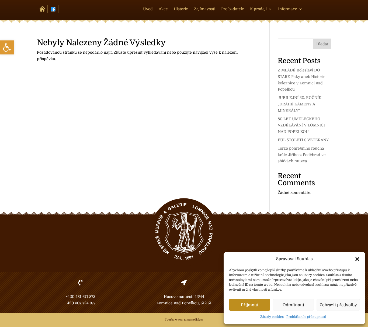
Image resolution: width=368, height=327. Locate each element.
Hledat (322, 44)
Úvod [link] (148, 9)
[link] (7, 47)
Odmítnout (293, 304)
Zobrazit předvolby (338, 304)
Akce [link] (163, 9)
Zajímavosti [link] (204, 9)
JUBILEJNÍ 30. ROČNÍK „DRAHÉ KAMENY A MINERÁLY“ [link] (299, 104)
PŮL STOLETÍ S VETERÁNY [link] (303, 140)
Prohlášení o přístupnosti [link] (306, 317)
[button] (357, 259)
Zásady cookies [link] (272, 317)
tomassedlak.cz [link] (193, 319)
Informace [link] (287, 9)
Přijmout (249, 304)
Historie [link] (181, 9)
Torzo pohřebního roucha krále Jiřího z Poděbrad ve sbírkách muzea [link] (302, 154)
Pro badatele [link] (232, 9)
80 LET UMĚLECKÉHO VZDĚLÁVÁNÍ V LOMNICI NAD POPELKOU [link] (301, 125)
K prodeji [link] (258, 9)
